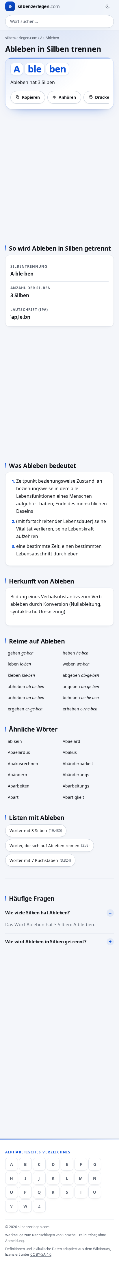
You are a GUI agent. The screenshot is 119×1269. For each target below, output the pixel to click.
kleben (21, 675)
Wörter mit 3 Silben (36, 830)
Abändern (17, 774)
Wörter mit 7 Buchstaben (40, 860)
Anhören (67, 97)
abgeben (81, 675)
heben (75, 653)
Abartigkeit (73, 797)
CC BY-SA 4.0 (40, 1254)
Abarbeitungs (76, 786)
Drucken (103, 97)
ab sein (15, 741)
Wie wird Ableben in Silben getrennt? (46, 941)
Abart (13, 797)
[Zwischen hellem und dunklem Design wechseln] (107, 6)
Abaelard (71, 741)
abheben (26, 686)
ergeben (25, 709)
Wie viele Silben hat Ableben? (37, 912)
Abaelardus (19, 752)
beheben (81, 697)
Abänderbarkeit (78, 763)
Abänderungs (76, 774)
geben (21, 653)
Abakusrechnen (23, 763)
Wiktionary (101, 1248)
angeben (81, 686)
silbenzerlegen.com (21, 37)
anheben (26, 697)
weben (76, 664)
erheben (80, 709)
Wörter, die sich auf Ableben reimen (50, 845)
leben (19, 664)
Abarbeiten (18, 786)
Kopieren (31, 97)
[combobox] (59, 21)
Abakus (70, 752)
